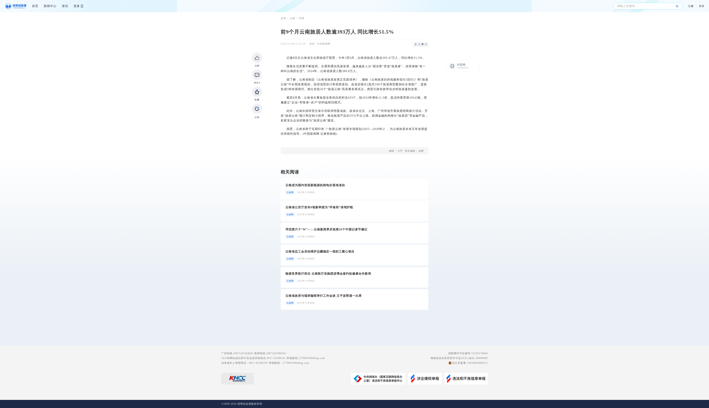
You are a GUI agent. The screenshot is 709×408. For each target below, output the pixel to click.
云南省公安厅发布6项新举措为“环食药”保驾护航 (319, 207)
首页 (35, 6)
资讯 (65, 6)
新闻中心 (50, 6)
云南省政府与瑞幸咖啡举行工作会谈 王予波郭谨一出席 (323, 295)
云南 (292, 18)
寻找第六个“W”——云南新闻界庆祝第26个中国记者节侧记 (326, 229)
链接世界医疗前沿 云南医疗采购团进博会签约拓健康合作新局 (328, 273)
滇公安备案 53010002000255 (470, 363)
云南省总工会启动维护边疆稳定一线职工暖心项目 (319, 251)
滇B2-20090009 (478, 358)
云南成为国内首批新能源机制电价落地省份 (315, 185)
